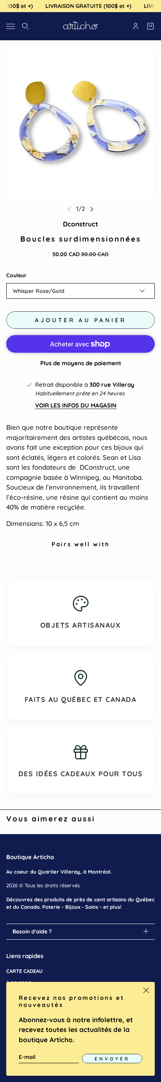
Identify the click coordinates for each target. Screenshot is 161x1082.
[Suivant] (92, 209)
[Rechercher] (25, 26)
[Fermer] (146, 990)
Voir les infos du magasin (75, 405)
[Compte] (135, 26)
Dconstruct (80, 224)
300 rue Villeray (111, 384)
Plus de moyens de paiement (80, 363)
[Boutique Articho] (80, 26)
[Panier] (150, 26)
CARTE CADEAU (24, 971)
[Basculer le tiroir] (10, 26)
